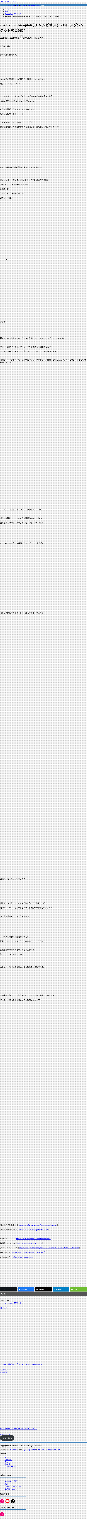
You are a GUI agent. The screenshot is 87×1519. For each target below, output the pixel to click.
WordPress (14, 1449)
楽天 (6, 1484)
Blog (6, 1462)
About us (8, 1459)
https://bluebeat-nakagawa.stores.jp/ (33, 1229)
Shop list (8, 1464)
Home (7, 1457)
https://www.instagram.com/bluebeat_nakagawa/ (37, 1225)
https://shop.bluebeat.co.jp (23, 1257)
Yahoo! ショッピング (13, 1486)
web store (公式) (11, 1481)
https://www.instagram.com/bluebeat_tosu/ (33, 1238)
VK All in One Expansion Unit (49, 1449)
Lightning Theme (29, 1449)
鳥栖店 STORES (11, 1489)
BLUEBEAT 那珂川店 (13, 1303)
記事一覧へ (7, 1438)
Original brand (10, 1466)
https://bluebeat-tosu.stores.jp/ (29, 1243)
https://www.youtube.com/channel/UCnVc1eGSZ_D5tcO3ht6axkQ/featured (49, 1248)
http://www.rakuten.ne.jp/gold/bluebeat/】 (29, 1252)
